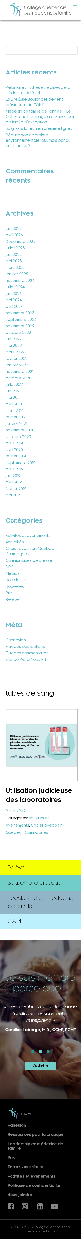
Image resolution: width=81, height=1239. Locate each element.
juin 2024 (13, 294)
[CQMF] (40, 10)
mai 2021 (13, 398)
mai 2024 (14, 300)
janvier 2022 (17, 365)
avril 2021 (14, 404)
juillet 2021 (15, 385)
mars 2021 (14, 411)
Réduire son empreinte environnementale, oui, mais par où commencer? (38, 140)
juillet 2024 (15, 287)
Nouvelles (15, 586)
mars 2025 (15, 268)
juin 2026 (14, 228)
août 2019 (14, 469)
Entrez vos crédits (25, 1167)
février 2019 (16, 489)
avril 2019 (14, 482)
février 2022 (16, 359)
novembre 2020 (20, 430)
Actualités (15, 542)
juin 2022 (14, 339)
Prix (9, 593)
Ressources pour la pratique (36, 1134)
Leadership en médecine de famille (35, 1146)
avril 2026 (14, 235)
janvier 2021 (16, 424)
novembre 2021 (19, 372)
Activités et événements (28, 535)
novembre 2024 (20, 281)
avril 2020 (14, 450)
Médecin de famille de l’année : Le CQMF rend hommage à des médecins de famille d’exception (41, 116)
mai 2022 (14, 346)
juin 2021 (13, 391)
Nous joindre (20, 1195)
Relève (12, 599)
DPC (10, 567)
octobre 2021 (18, 378)
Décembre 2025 (20, 242)
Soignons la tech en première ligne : (39, 128)
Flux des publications (25, 647)
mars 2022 (15, 352)
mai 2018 (13, 495)
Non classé (16, 580)
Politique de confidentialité (34, 1185)
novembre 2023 (20, 313)
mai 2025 (14, 261)
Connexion (16, 640)
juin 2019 (13, 476)
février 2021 (16, 417)
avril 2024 (14, 307)
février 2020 (16, 456)
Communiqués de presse (29, 560)
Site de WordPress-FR (26, 660)
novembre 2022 (20, 326)
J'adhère (41, 1065)
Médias (13, 573)
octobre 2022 (18, 333)
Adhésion (17, 1125)
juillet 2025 (15, 248)
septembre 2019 (20, 463)
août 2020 (15, 443)
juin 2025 (14, 255)
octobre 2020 (18, 437)
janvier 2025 (17, 274)
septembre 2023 (21, 320)
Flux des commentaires (27, 653)
